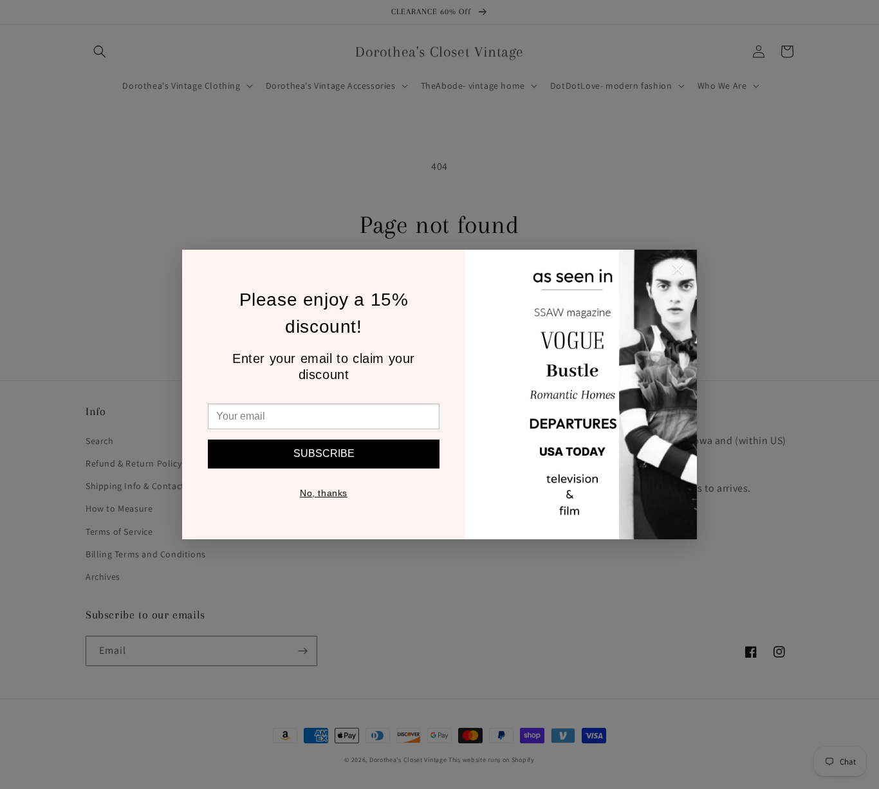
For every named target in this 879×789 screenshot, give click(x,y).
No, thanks (323, 493)
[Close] (677, 272)
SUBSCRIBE (324, 453)
